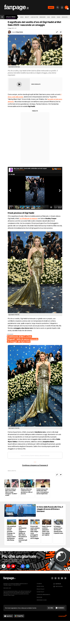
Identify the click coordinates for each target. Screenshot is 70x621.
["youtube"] (13, 566)
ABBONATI (51, 7)
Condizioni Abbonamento (43, 594)
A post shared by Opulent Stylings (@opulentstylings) (35, 455)
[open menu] (2, 17)
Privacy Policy (40, 589)
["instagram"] (8, 566)
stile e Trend (11, 17)
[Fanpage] (9, 578)
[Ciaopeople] (62, 616)
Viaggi (58, 17)
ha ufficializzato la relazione (28, 218)
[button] (60, 32)
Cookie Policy (40, 591)
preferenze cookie (42, 600)
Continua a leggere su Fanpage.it (35, 465)
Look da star (34, 17)
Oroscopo (65, 17)
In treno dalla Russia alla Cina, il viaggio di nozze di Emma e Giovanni (50, 509)
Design (53, 17)
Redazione (39, 597)
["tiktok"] (4, 566)
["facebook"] (23, 566)
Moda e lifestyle (12, 470)
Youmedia (39, 583)
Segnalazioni (40, 586)
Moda (21, 17)
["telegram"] (28, 566)
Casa (48, 17)
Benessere (43, 17)
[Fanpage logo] (14, 7)
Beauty (27, 17)
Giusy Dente (19, 32)
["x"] (18, 566)
